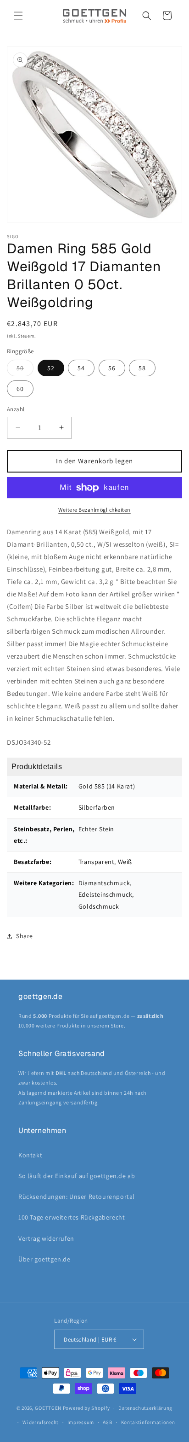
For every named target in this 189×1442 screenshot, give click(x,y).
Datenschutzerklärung (145, 1408)
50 (25, 369)
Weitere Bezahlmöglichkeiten (94, 509)
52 (51, 368)
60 (20, 389)
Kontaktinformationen (148, 1422)
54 (81, 368)
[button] (18, 16)
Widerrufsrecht (40, 1422)
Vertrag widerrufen (46, 1238)
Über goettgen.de (44, 1259)
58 (142, 368)
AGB (107, 1422)
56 (112, 368)
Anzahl (15, 409)
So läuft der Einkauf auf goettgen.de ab (76, 1176)
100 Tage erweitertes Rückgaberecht (71, 1217)
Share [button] (24, 936)
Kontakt (30, 1155)
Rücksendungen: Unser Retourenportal (76, 1196)
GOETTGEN (48, 1408)
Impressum (80, 1422)
